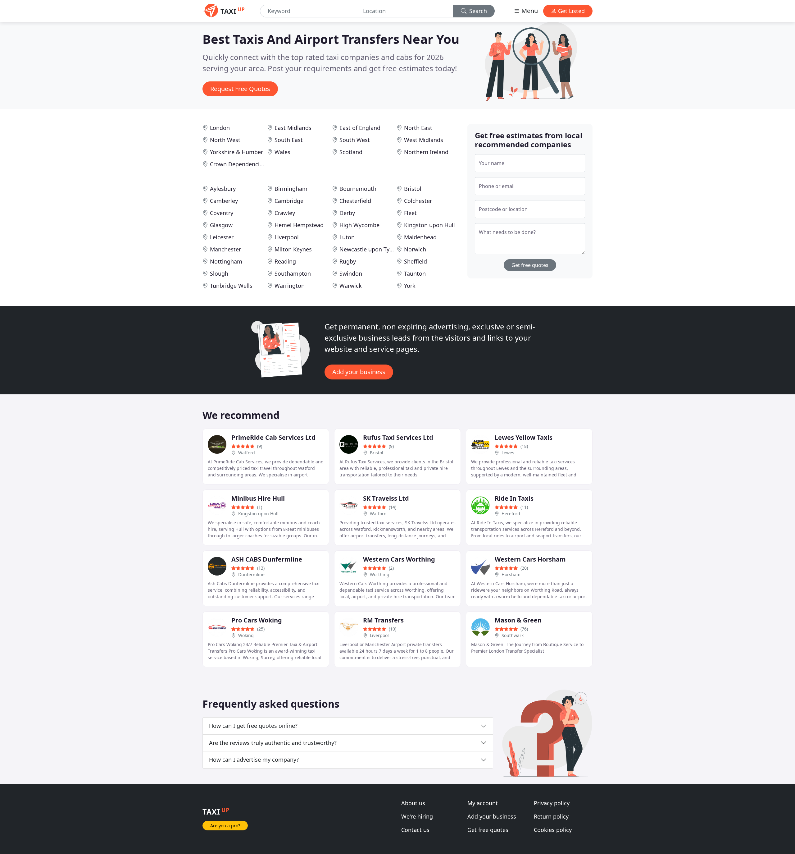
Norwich (415, 249)
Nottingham (226, 261)
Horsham (511, 574)
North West (225, 140)
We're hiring (417, 816)
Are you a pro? (225, 826)
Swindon (350, 273)
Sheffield (415, 261)
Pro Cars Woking (256, 620)
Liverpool (287, 237)
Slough (219, 273)
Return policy (551, 816)
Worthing (379, 574)
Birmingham (291, 188)
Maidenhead (420, 237)
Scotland (350, 152)
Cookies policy (553, 829)
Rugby (347, 261)
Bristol (412, 188)
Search (477, 11)
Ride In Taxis (514, 498)
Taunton (415, 273)
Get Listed (570, 11)
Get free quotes (529, 265)
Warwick (350, 285)
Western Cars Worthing (399, 559)
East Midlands (293, 127)
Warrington (290, 285)
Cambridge (289, 200)
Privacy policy (552, 803)
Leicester (222, 237)
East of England (359, 127)
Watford (246, 453)
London (220, 127)
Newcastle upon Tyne (367, 249)
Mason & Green (518, 620)
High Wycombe (359, 225)
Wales (282, 152)
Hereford (511, 514)
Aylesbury (223, 188)
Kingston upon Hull (429, 225)
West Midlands (423, 140)
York (410, 285)
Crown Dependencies (238, 164)
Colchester (418, 200)
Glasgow (221, 225)
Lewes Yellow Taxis (523, 437)
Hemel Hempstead (299, 225)
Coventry (221, 213)
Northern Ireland (426, 152)
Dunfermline (251, 574)
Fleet (410, 213)
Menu (529, 11)
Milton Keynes (293, 249)
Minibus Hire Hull (258, 498)
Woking (246, 635)
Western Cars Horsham (530, 559)
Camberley (224, 200)
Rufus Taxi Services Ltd (398, 437)
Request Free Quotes (240, 89)
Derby (347, 213)
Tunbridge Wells (231, 285)
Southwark (513, 635)
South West (354, 140)
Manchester (225, 249)
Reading (285, 261)
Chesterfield (355, 200)
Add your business (358, 372)
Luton (347, 237)
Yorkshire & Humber (236, 152)
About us (413, 803)
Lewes (508, 453)
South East (289, 140)
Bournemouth (357, 188)
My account (482, 803)
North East (418, 127)
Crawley (285, 213)
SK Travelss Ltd (386, 498)
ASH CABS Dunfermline (266, 559)
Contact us (415, 829)
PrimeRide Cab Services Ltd (273, 437)
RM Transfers (383, 620)
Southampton (293, 273)
